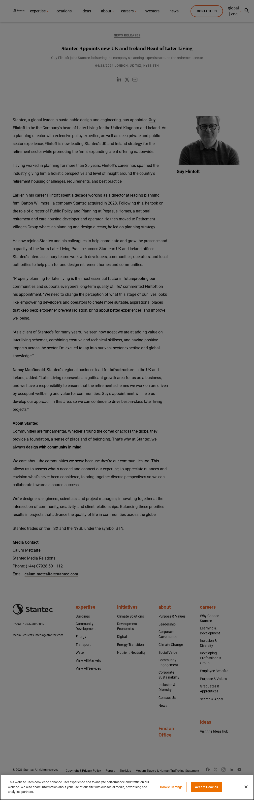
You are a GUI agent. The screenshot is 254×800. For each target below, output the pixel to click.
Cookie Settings (171, 787)
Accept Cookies (206, 787)
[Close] (246, 786)
